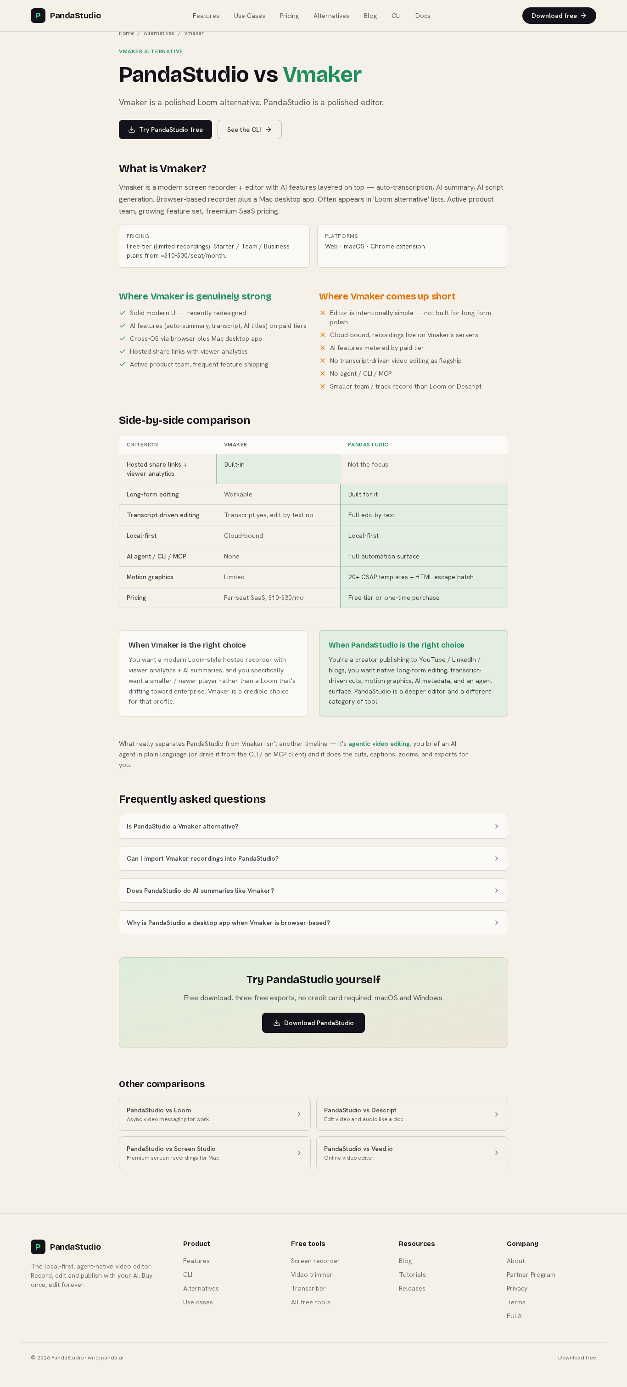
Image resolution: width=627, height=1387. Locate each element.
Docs (423, 15)
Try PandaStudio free (171, 129)
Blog (370, 15)
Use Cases (249, 15)
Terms (516, 1302)
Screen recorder (315, 1261)
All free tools (310, 1302)
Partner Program (531, 1274)
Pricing (289, 15)
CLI (396, 15)
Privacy (517, 1288)
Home (126, 33)
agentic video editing (379, 743)
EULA (514, 1316)
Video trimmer (312, 1274)
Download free (554, 15)
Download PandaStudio (319, 1023)
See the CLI (244, 129)
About (516, 1261)
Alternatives (331, 15)
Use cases (198, 1302)
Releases (412, 1288)
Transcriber (308, 1288)
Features (206, 15)
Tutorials (412, 1274)
